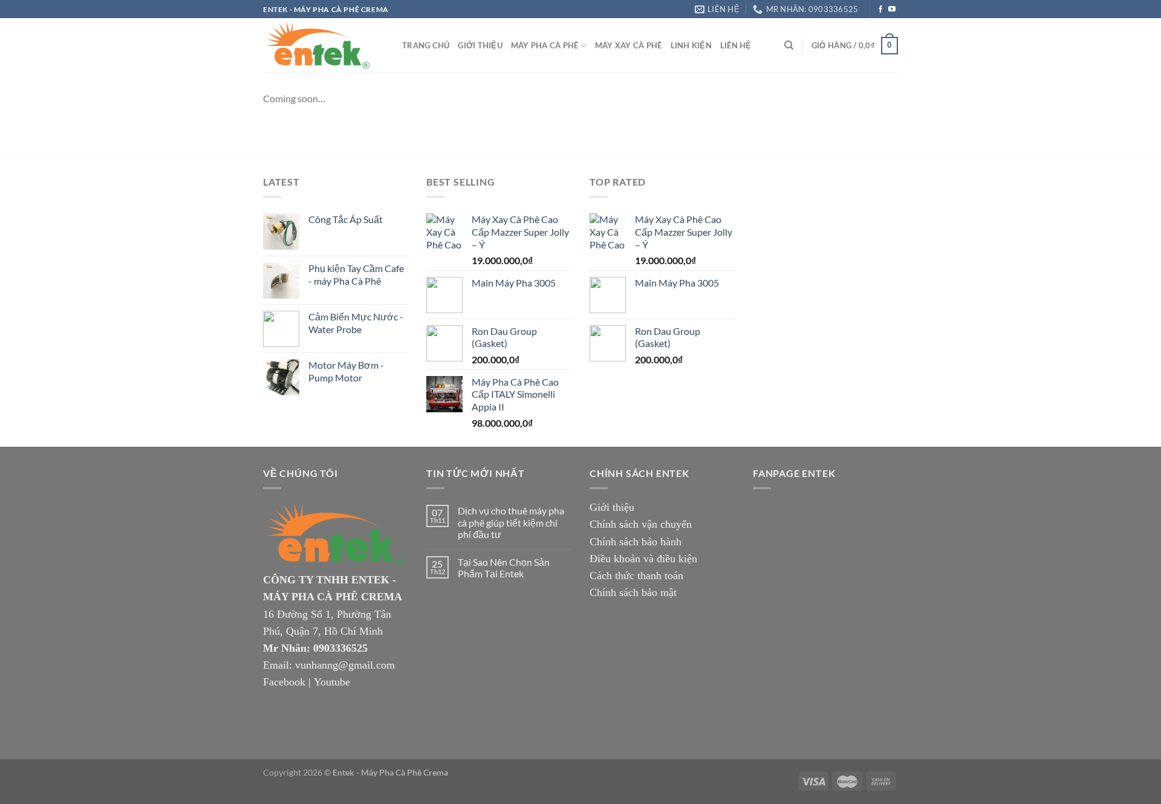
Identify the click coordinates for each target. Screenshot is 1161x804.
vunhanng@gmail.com (345, 665)
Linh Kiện (691, 45)
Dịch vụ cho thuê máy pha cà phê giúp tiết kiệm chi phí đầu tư (511, 522)
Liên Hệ (736, 45)
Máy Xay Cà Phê (628, 45)
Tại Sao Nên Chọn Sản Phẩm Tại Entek (504, 567)
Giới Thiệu (480, 45)
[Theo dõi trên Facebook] (880, 9)
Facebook (284, 682)
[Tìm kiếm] (788, 45)
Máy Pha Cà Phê (545, 45)
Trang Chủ (425, 45)
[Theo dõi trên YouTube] (892, 9)
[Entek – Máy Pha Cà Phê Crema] (323, 45)
